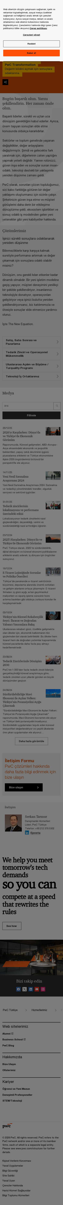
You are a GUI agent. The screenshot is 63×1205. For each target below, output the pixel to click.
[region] (31, 30)
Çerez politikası (38, 28)
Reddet (31, 43)
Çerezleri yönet (31, 34)
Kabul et (31, 53)
